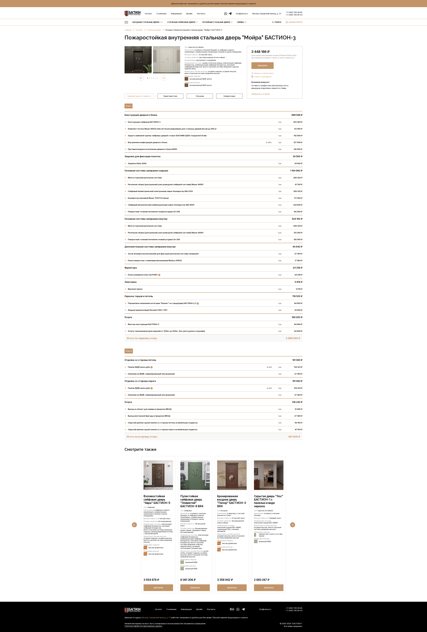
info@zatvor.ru (242, 13)
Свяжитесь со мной (260, 94)
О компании (161, 13)
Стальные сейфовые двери (182, 22)
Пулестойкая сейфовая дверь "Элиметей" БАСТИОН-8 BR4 (191, 501)
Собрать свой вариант (263, 77)
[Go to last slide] (134, 524)
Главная (128, 30)
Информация (176, 13)
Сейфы (242, 22)
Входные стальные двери (148, 22)
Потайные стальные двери (217, 22)
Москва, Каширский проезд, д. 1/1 (266, 13)
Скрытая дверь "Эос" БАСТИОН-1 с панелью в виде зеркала (268, 501)
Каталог (148, 13)
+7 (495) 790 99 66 (294, 12)
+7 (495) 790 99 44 (294, 15)
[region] (200, 22)
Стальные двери (154, 30)
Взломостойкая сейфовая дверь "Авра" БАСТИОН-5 (157, 500)
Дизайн (189, 13)
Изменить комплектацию (264, 73)
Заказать (262, 65)
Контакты (201, 13)
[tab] (147, 78)
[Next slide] (163, 78)
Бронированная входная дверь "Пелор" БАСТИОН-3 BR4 (231, 501)
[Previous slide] (141, 78)
